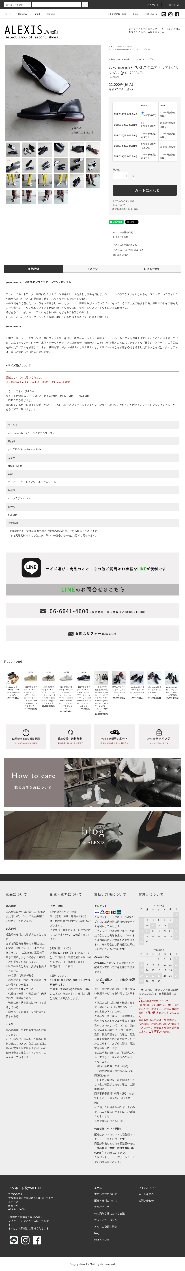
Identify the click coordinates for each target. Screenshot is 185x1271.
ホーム (8, 14)
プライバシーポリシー (107, 1220)
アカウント (153, 5)
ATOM (105, 1239)
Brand (37, 14)
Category (22, 14)
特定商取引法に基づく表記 (125, 209)
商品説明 (33, 268)
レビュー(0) (151, 268)
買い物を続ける (120, 255)
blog (135, 14)
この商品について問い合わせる (128, 250)
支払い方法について (105, 1194)
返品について (118, 205)
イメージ (92, 268)
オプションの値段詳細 (123, 201)
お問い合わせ (150, 14)
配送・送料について (105, 1200)
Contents (50, 14)
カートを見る (146, 1194)
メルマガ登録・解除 (117, 14)
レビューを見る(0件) (123, 232)
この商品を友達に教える (125, 245)
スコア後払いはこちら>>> (109, 1120)
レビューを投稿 (120, 237)
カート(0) (174, 5)
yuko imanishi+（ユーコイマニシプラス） (31, 433)
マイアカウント (147, 1187)
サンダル (128, 47)
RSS (96, 1239)
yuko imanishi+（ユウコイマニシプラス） (134, 49)
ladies (119, 47)
